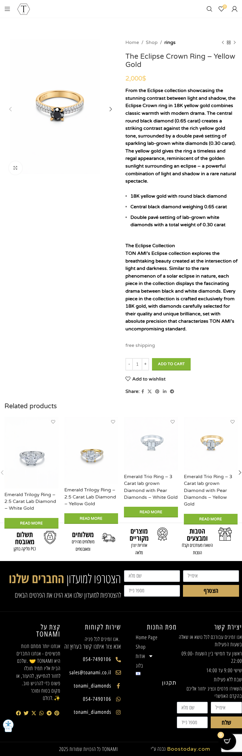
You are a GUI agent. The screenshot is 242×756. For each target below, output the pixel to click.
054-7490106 (97, 659)
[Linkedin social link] (164, 392)
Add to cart (171, 364)
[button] (18, 713)
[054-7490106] (118, 659)
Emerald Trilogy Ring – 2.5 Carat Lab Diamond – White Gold (30, 501)
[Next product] (235, 43)
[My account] (235, 9)
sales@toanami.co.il (90, 672)
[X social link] (149, 392)
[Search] (209, 9)
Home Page (147, 637)
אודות (140, 656)
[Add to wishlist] (53, 422)
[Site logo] (23, 9)
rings (170, 42)
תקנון (169, 683)
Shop (152, 42)
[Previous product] (223, 43)
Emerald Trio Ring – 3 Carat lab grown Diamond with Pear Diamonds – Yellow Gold (208, 490)
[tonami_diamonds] (118, 685)
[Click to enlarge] (15, 168)
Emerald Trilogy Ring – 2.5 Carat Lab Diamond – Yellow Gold (90, 497)
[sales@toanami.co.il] (118, 672)
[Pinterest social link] (157, 392)
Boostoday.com (188, 749)
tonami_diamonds (92, 686)
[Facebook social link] (143, 392)
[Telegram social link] (172, 392)
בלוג (139, 665)
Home (132, 42)
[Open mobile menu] (7, 9)
